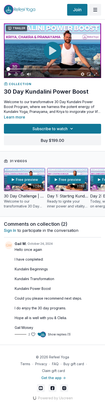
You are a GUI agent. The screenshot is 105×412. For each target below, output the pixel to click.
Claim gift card (53, 371)
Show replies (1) (59, 334)
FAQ (55, 364)
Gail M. (21, 244)
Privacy (41, 364)
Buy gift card (73, 364)
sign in (10, 230)
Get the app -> (53, 378)
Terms (25, 364)
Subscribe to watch (50, 128)
